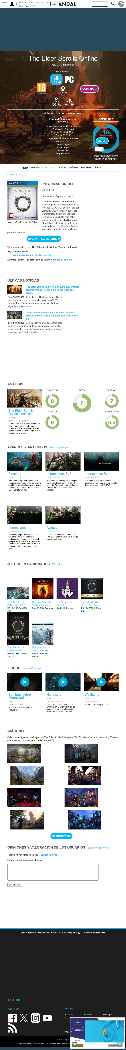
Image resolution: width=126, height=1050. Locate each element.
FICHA (25, 168)
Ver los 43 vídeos (32, 668)
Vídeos (98, 168)
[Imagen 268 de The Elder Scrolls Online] (81, 797)
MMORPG (68, 65)
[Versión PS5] (69, 101)
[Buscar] (113, 4)
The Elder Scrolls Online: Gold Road (90, 604)
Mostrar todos (61, 836)
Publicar (15, 884)
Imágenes (86, 168)
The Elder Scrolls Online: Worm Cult (16, 604)
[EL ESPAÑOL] (121, 4)
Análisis (73, 168)
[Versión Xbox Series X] (56, 101)
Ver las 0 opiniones (98, 847)
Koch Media (69, 132)
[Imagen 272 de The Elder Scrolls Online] (81, 753)
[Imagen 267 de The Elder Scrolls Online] (84, 819)
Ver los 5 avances (59, 447)
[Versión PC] (69, 79)
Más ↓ (55, 4)
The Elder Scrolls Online (63, 57)
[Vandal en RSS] (12, 1028)
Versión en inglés (63, 1040)
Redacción (69, 1015)
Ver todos (57, 564)
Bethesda (69, 129)
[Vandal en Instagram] (35, 1018)
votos (106, 156)
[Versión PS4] (56, 79)
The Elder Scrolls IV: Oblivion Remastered (42, 604)
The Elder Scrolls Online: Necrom (15, 649)
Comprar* (89, 88)
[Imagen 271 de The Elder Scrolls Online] (84, 775)
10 (106, 132)
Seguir (102, 141)
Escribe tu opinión (62, 259)
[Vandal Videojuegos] (63, 3)
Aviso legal (107, 1015)
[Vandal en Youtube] (47, 1018)
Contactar (69, 1018)
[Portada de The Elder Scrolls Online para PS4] (22, 200)
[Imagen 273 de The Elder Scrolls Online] (27, 775)
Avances (62, 168)
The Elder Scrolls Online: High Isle (40, 649)
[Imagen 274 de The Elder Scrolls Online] (24, 753)
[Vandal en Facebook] (12, 1018)
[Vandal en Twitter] (24, 1018)
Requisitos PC (63, 153)
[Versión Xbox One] (63, 89)
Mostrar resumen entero (44, 239)
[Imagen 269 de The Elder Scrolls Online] (27, 819)
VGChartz (69, 1032)
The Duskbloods (41, 2)
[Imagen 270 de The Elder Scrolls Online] (24, 797)
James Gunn (24, 6)
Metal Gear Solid (26, 2)
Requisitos (36, 168)
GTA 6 (33, 6)
